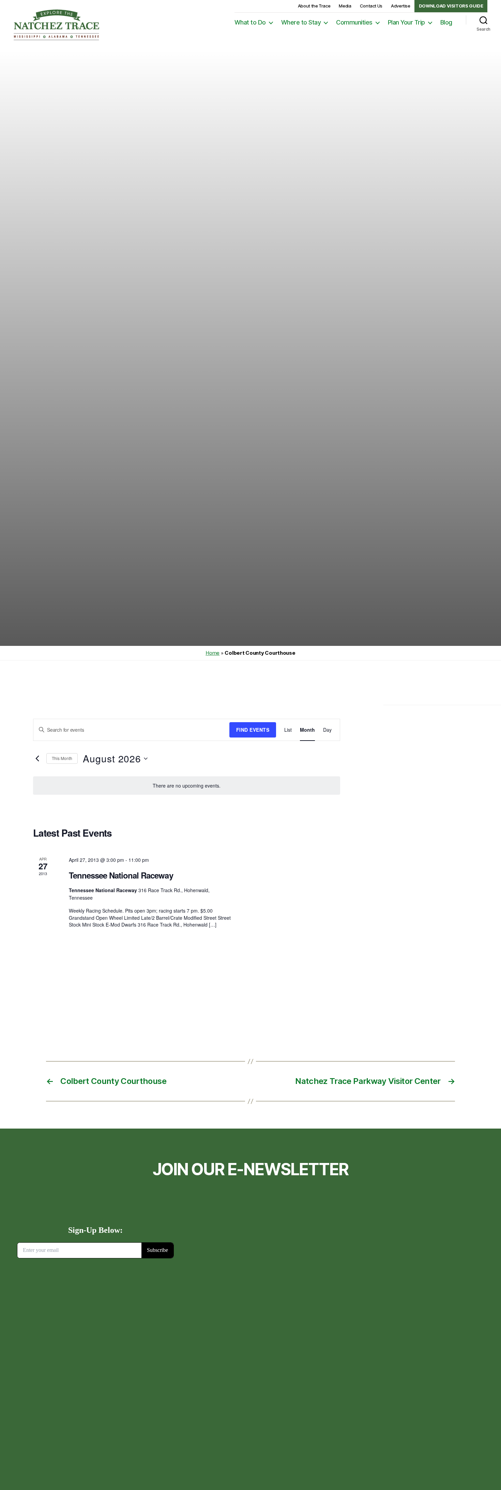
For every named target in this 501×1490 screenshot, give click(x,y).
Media (345, 6)
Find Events (252, 729)
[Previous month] (37, 759)
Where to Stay (301, 22)
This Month (62, 758)
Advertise (400, 6)
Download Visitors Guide (451, 6)
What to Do (250, 22)
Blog (446, 22)
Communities (354, 22)
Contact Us (371, 6)
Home (212, 653)
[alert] (186, 785)
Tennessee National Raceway (121, 875)
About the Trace (314, 6)
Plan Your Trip (406, 22)
